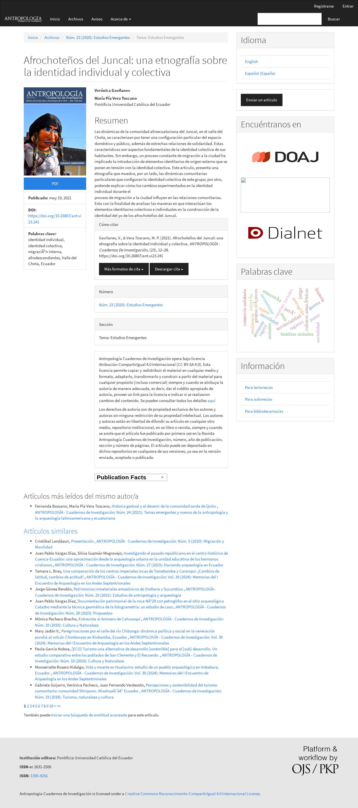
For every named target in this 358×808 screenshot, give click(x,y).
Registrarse (324, 6)
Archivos (75, 19)
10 (51, 706)
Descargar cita (168, 269)
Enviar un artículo (261, 99)
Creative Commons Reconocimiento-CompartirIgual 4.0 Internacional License (192, 793)
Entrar (348, 6)
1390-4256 (39, 775)
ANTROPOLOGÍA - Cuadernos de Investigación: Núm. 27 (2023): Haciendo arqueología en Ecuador (139, 565)
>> (59, 706)
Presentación (83, 541)
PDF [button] (55, 183)
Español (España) (260, 73)
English (251, 61)
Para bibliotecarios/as (264, 411)
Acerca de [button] (119, 19)
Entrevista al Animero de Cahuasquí (110, 619)
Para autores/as (258, 399)
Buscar (334, 19)
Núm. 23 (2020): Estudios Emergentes (98, 37)
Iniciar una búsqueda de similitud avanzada (89, 715)
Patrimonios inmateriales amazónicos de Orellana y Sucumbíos (129, 589)
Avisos (96, 19)
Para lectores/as (259, 387)
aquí (211, 400)
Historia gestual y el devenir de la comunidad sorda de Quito (164, 506)
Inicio (55, 19)
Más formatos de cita (122, 269)
